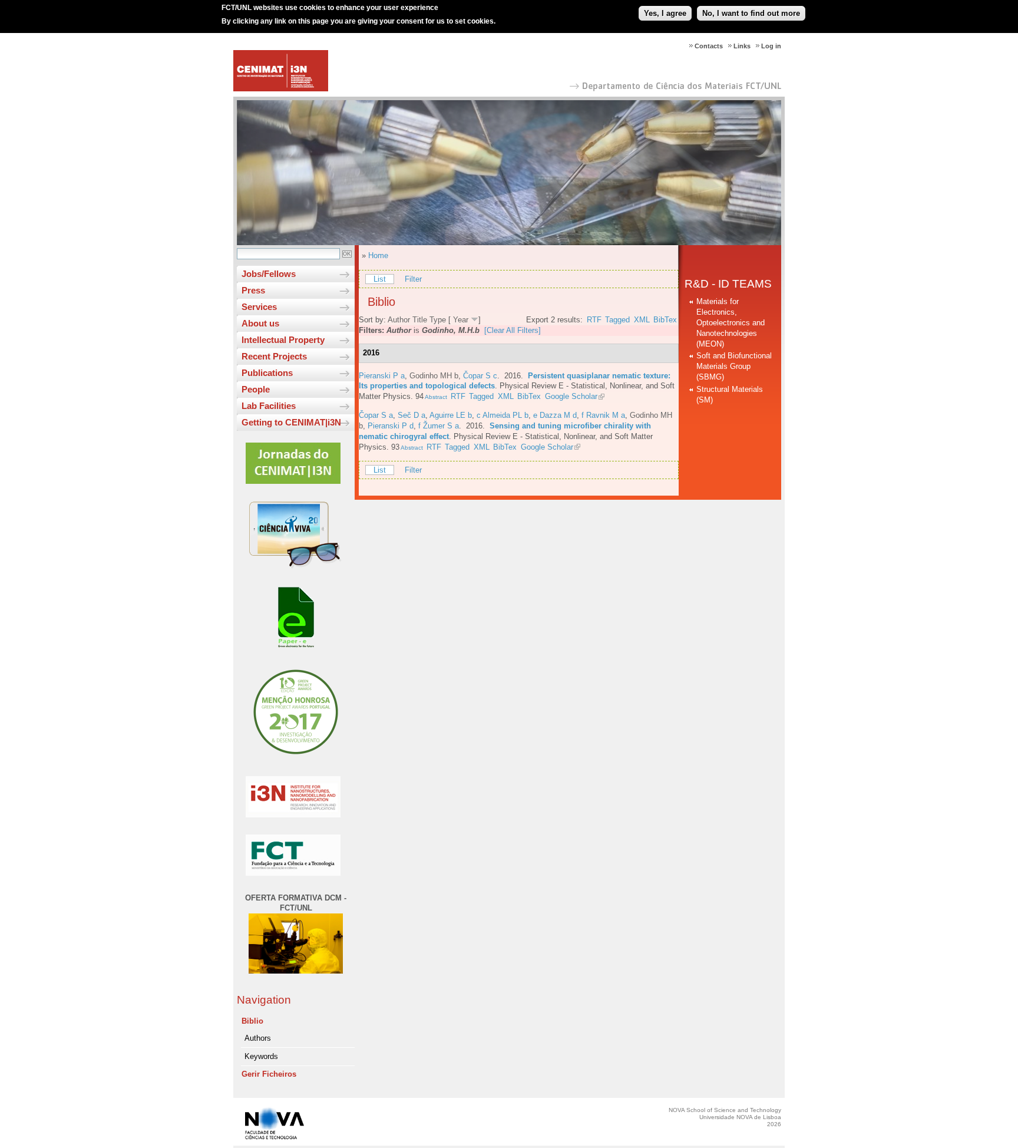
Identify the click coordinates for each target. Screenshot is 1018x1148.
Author (399, 319)
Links (742, 46)
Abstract (435, 397)
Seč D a (411, 415)
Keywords (261, 1056)
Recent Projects (274, 356)
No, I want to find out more (751, 13)
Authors (257, 1038)
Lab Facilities (269, 406)
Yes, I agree (665, 13)
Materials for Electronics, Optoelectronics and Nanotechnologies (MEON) (730, 322)
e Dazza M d (555, 415)
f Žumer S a (438, 425)
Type (437, 319)
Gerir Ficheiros (269, 1074)
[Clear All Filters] (512, 330)
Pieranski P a (382, 375)
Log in (771, 46)
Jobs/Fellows (269, 274)
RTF (594, 319)
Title (419, 319)
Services (259, 307)
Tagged (617, 319)
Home (378, 255)
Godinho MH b (433, 375)
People (256, 389)
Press (253, 290)
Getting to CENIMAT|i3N (291, 422)
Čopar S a (376, 415)
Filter (413, 279)
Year (460, 319)
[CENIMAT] (280, 88)
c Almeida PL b (502, 415)
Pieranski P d (391, 425)
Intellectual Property (283, 340)
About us (260, 323)
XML (642, 319)
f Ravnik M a (603, 415)
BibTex (665, 319)
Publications (267, 373)
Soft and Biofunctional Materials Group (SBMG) (734, 366)
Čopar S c (480, 375)
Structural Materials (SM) (729, 394)
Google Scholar (571, 396)
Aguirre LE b (450, 415)
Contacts (709, 46)
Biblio (252, 1021)
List (380, 279)
